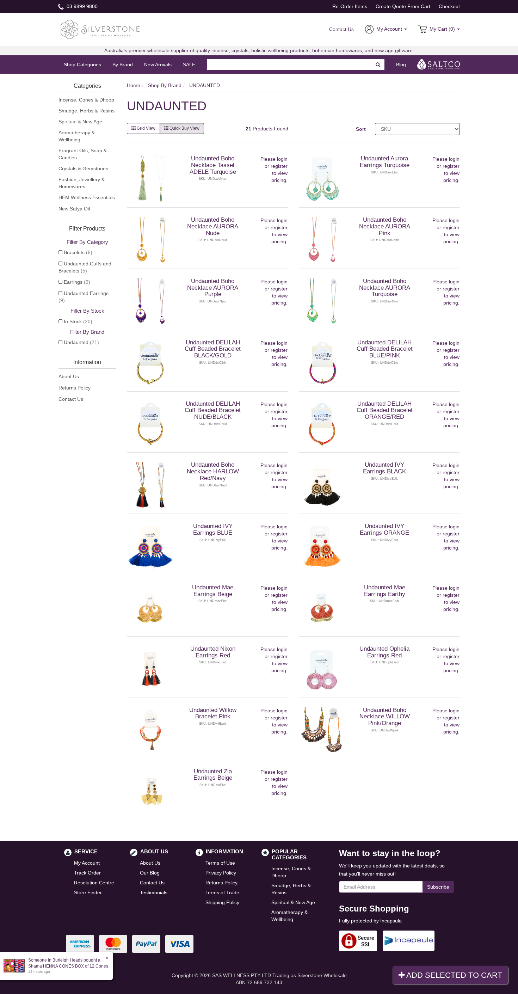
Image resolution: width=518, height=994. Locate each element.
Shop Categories (82, 64)
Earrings (77, 282)
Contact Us (341, 29)
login (282, 159)
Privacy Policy (220, 873)
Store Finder (88, 892)
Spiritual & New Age (80, 121)
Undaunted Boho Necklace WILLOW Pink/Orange (384, 716)
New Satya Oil (74, 208)
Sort (361, 129)
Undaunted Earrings (83, 296)
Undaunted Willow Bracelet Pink (212, 713)
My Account (87, 863)
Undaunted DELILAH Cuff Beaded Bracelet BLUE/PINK (385, 349)
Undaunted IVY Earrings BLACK (384, 468)
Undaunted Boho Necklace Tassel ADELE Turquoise (213, 165)
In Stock (78, 321)
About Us (68, 376)
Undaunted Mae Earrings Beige (212, 590)
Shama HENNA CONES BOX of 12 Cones (68, 966)
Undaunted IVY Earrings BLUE (213, 529)
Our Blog (150, 873)
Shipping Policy (222, 902)
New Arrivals (158, 64)
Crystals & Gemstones (83, 168)
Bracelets (78, 252)
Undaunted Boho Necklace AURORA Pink (384, 226)
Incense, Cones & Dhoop (86, 100)
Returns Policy (74, 388)
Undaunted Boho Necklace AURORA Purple (212, 287)
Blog (401, 64)
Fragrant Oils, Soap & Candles (82, 154)
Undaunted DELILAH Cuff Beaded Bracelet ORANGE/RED (385, 410)
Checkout (449, 6)
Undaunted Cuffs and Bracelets (84, 267)
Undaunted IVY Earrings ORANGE (384, 529)
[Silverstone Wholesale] (100, 29)
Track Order (87, 873)
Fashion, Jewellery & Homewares (81, 183)
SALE (189, 64)
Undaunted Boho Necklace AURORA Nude (212, 226)
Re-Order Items (349, 6)
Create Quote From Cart (403, 6)
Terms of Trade (222, 892)
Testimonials (153, 892)
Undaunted (81, 342)
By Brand (122, 64)
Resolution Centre (94, 882)
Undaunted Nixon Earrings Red (212, 652)
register (279, 166)
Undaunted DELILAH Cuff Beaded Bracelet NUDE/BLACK (213, 410)
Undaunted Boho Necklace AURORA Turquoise (384, 287)
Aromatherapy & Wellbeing (76, 136)
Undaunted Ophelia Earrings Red (384, 652)
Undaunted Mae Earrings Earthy (384, 590)
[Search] (378, 64)
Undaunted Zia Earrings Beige (212, 774)
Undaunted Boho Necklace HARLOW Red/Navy (213, 471)
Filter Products (87, 229)
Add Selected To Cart (453, 975)
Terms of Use (220, 863)
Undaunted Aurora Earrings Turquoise (384, 161)
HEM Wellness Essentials (86, 197)
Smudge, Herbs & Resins (86, 110)
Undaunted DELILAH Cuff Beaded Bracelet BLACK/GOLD (213, 349)
